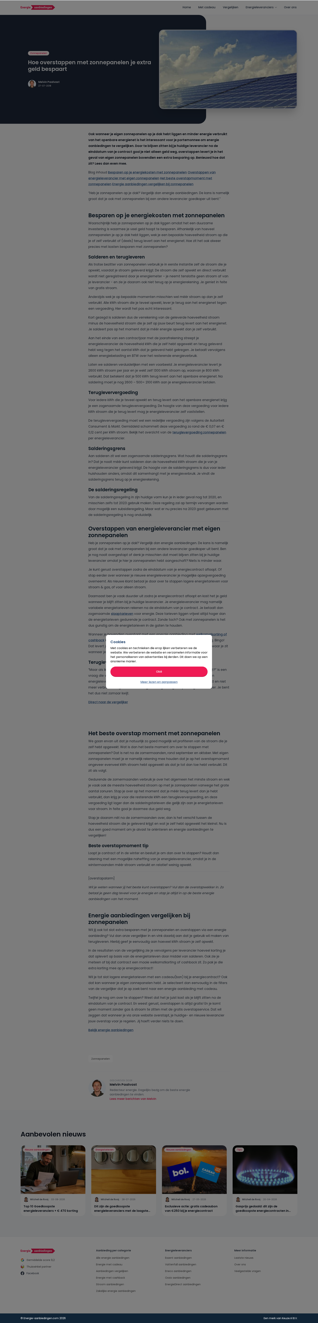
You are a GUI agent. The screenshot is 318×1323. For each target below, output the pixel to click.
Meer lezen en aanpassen (159, 682)
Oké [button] (159, 672)
